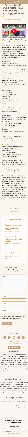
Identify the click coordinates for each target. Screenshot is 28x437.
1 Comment (7, 231)
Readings (12, 231)
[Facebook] (4, 337)
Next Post (14, 211)
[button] (18, 1)
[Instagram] (9, 337)
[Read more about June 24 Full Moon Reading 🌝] (13, 250)
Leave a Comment (6, 19)
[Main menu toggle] (26, 1)
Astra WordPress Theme (14, 433)
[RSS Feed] (23, 337)
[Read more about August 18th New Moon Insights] (14, 236)
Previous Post (14, 208)
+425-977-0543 (14, 341)
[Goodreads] (18, 337)
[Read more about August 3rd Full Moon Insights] (13, 225)
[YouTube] (14, 337)
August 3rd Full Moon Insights (13, 228)
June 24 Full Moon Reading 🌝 (11, 253)
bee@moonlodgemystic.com (14, 343)
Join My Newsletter (14, 347)
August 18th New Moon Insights (13, 240)
